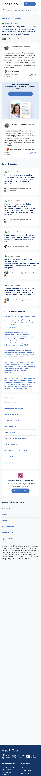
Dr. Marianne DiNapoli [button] (18, 124)
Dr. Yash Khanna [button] (16, 46)
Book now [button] (29, 4)
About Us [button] (24, 767)
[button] (10, 4)
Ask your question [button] (20, 491)
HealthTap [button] (6, 18)
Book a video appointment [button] (20, 94)
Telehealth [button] (17, 18)
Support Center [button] (26, 770)
